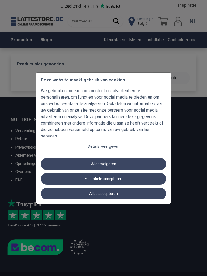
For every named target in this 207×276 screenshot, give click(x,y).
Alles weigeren (103, 164)
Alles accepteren (103, 193)
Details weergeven (103, 146)
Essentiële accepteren (103, 179)
